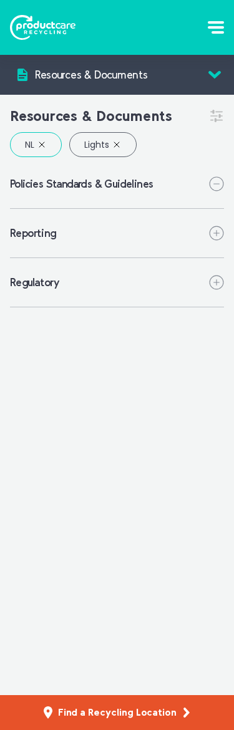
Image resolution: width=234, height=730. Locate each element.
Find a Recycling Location (117, 712)
